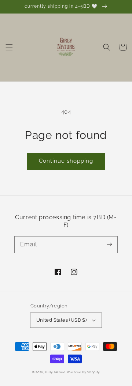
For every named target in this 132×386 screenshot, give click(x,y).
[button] (9, 47)
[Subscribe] (109, 244)
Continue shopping (66, 161)
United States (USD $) (61, 320)
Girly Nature (55, 372)
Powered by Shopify (83, 372)
